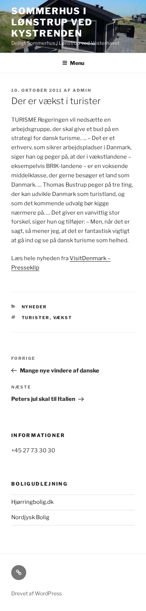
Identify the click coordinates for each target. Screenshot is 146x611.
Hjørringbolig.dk (32, 502)
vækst (63, 317)
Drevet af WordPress (36, 593)
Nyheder (34, 306)
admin (82, 90)
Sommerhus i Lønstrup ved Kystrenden (51, 22)
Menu (77, 63)
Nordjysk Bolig (30, 517)
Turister (36, 317)
